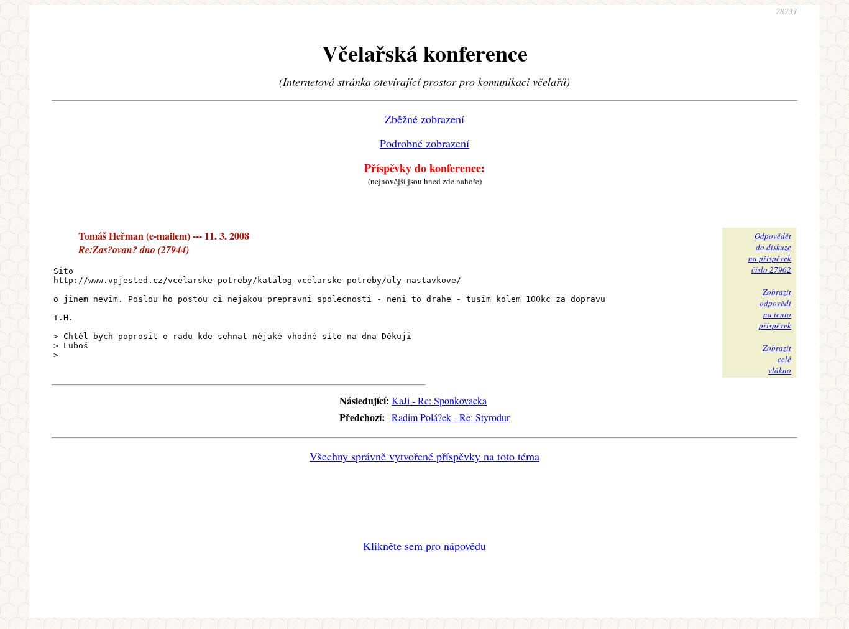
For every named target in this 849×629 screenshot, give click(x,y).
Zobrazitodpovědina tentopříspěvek (775, 308)
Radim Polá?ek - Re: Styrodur (451, 417)
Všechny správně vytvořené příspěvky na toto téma (424, 456)
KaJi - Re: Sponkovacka (439, 400)
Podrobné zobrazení (424, 143)
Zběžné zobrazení (424, 118)
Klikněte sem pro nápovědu (424, 545)
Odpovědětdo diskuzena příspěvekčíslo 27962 (769, 252)
